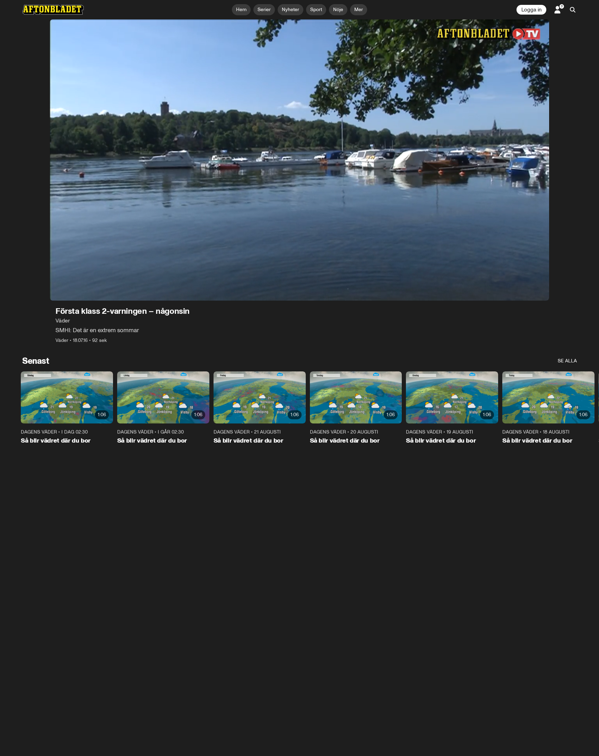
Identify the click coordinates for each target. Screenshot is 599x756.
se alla (567, 361)
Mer (358, 9)
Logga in (531, 10)
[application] (299, 160)
